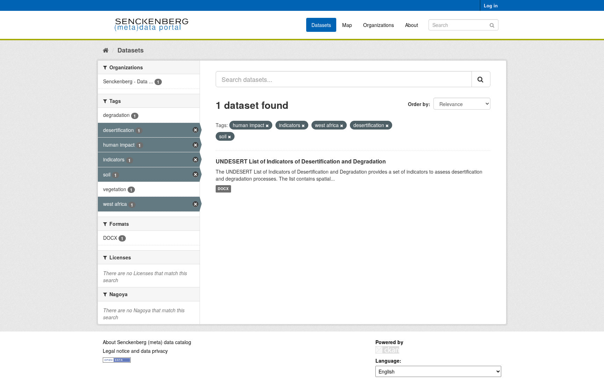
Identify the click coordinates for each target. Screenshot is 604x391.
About (411, 24)
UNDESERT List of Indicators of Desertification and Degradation (301, 161)
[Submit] (492, 24)
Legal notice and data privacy (135, 350)
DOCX (223, 188)
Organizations (378, 24)
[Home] (106, 49)
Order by (418, 103)
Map (347, 24)
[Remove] (267, 125)
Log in (491, 5)
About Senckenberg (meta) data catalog (147, 341)
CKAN (387, 350)
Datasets (321, 24)
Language (387, 360)
